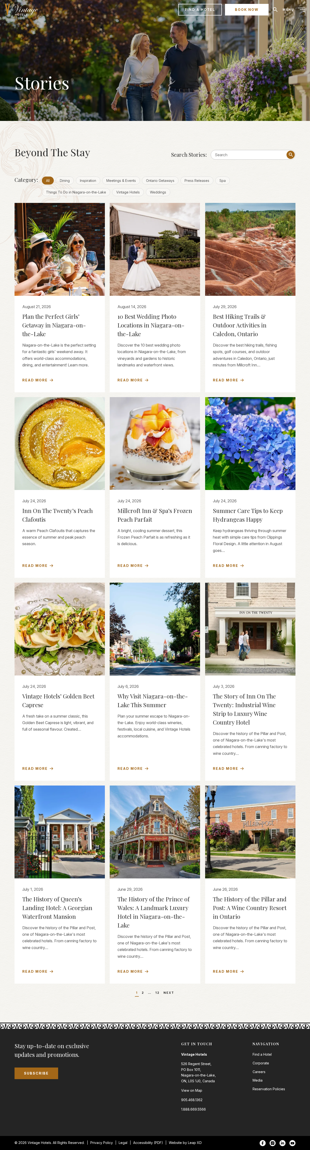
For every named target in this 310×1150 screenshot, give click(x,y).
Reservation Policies (269, 1089)
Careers (259, 1072)
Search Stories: (189, 154)
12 (157, 992)
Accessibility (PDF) (148, 1143)
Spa (222, 180)
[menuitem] (23, 10)
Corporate (261, 1063)
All (48, 180)
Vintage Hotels (128, 192)
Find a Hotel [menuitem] (200, 9)
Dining (65, 180)
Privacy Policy (101, 1143)
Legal (123, 1143)
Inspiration (88, 180)
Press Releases (197, 180)
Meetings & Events (121, 180)
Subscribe (36, 1073)
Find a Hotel (262, 1054)
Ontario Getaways (160, 180)
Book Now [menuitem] (247, 9)
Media (258, 1080)
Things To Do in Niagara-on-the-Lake (76, 192)
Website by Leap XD (185, 1143)
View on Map (191, 1090)
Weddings (158, 192)
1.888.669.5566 (193, 1109)
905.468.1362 (191, 1100)
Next (168, 992)
